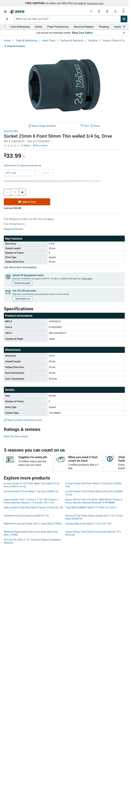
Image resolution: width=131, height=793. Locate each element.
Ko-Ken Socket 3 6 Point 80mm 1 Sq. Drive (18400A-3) (31, 491)
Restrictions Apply (95, 3)
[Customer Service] (107, 12)
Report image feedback (44, 125)
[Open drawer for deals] (91, 12)
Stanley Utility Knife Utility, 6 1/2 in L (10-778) (88, 523)
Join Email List (22, 298)
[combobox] (70, 19)
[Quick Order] (99, 12)
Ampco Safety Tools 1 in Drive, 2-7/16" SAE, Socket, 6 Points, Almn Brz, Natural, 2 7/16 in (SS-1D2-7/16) (31, 501)
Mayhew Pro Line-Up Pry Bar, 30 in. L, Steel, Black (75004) (33, 523)
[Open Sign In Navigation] (115, 12)
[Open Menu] (5, 12)
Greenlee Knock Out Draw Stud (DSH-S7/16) (26, 515)
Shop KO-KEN (11, 131)
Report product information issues (24, 420)
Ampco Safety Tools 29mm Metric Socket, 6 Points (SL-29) (33, 507)
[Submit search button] (124, 19)
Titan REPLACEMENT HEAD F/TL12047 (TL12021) (90, 507)
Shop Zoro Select (82, 32)
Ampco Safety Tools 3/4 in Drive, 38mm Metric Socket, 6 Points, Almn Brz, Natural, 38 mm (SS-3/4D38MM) (93, 501)
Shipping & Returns (13, 229)
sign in (82, 3)
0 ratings (25, 145)
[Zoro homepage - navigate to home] (17, 12)
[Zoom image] (64, 85)
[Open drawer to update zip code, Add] (7, 19)
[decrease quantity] (7, 192)
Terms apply (86, 278)
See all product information (20, 267)
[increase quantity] (22, 192)
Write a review (40, 145)
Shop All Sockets (16, 46)
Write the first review (16, 436)
